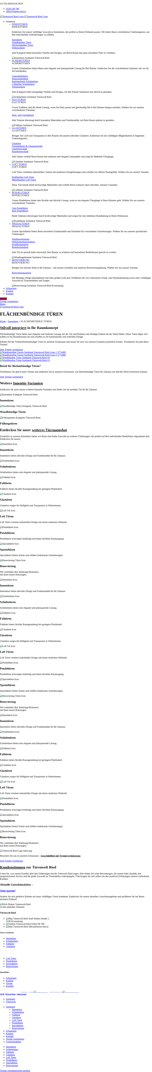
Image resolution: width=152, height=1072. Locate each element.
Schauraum (11, 978)
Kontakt (10, 986)
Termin (9, 983)
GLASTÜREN (19, 128)
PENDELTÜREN (20, 192)
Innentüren (13, 321)
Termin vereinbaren (9, 301)
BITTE (3, 298)
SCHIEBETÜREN (21, 60)
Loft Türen (11, 958)
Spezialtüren (12, 963)
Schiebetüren (12, 941)
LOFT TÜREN (19, 164)
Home (3, 321)
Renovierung (12, 966)
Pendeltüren (11, 961)
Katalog (9, 980)
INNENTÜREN (20, 24)
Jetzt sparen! (7, 890)
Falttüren (10, 943)
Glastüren (10, 946)
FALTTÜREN (19, 99)
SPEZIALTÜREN (21, 223)
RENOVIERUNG (21, 260)
